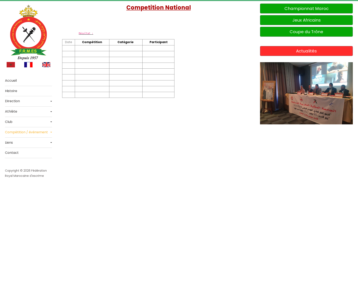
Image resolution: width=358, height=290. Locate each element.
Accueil (11, 80)
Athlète (11, 111)
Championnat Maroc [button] (306, 8)
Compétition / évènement (26, 132)
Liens (9, 142)
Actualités (306, 51)
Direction (12, 101)
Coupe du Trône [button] (306, 32)
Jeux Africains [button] (306, 20)
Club (8, 121)
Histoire (11, 91)
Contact (12, 152)
